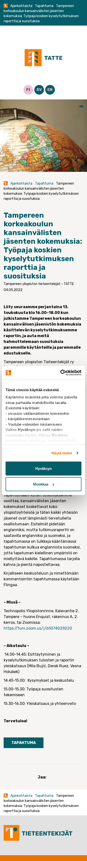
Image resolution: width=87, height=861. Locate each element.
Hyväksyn (43, 468)
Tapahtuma (44, 6)
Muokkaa (40, 484)
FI (28, 89)
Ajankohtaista (21, 6)
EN (49, 89)
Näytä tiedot (61, 453)
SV (39, 89)
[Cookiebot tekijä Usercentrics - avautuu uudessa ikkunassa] (61, 373)
